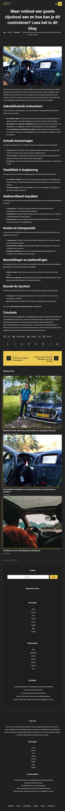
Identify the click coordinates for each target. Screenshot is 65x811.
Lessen (12, 433)
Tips (39, 336)
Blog (33, 628)
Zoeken (54, 577)
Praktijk (16, 433)
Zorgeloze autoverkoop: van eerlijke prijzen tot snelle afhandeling (33, 687)
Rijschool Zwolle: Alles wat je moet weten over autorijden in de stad (33, 699)
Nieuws (33, 612)
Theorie (33, 619)
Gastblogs (33, 336)
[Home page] (4, 32)
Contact (33, 631)
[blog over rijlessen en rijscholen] (7, 4)
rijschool (21, 317)
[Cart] (56, 3)
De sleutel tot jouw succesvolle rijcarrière (33, 693)
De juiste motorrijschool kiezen (33, 690)
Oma (9, 336)
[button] (8, 344)
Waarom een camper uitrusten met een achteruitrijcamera (33, 696)
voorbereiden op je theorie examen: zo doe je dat (25, 306)
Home (33, 609)
